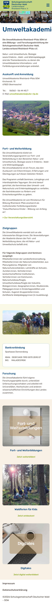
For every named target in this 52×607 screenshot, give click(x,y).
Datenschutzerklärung (15, 590)
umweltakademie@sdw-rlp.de (23, 94)
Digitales (26, 568)
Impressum (9, 583)
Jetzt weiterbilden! (26, 457)
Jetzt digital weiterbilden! (26, 574)
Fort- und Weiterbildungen (26, 450)
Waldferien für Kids (26, 509)
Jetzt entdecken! (26, 516)
